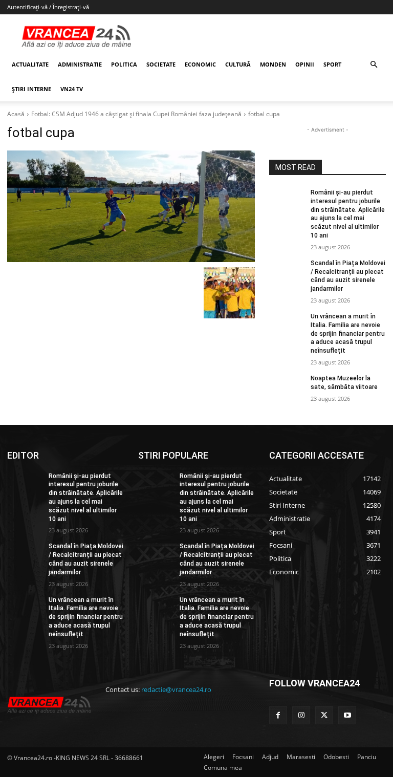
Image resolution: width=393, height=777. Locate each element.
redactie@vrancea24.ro (176, 689)
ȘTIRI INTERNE (31, 89)
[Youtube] (347, 715)
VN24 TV (71, 89)
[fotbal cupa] (131, 206)
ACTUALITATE (30, 64)
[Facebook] (278, 715)
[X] (324, 715)
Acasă (16, 114)
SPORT (332, 64)
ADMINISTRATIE (80, 64)
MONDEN (273, 64)
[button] (373, 65)
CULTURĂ (238, 64)
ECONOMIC (200, 64)
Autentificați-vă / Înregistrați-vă (48, 7)
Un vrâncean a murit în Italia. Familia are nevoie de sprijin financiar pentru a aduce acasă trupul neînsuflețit (348, 333)
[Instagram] (301, 715)
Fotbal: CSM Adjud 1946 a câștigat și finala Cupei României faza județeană (136, 114)
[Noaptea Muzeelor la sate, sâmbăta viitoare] (286, 386)
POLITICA (124, 64)
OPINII (304, 64)
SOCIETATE (161, 64)
